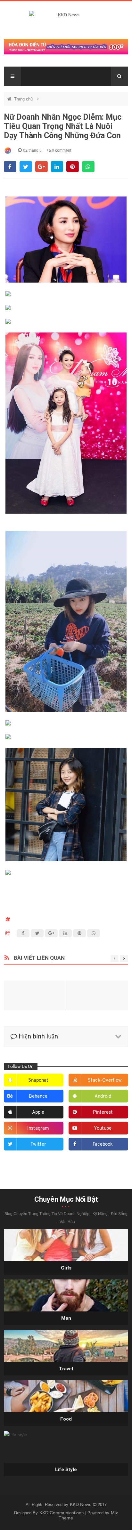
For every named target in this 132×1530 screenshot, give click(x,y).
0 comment (61, 150)
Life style (66, 1469)
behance (38, 1096)
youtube (102, 1128)
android (103, 1096)
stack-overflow (105, 1080)
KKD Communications (62, 1512)
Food (66, 1419)
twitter (38, 1144)
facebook (103, 1144)
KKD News (81, 1504)
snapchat (38, 1080)
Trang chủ (24, 99)
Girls (66, 1268)
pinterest (103, 1112)
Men (66, 1318)
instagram (38, 1128)
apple (38, 1112)
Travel (66, 1369)
